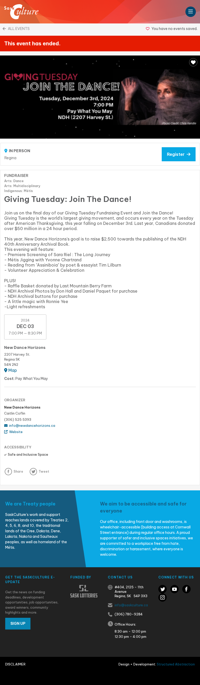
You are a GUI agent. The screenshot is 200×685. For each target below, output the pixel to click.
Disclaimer (15, 664)
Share (18, 471)
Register (177, 154)
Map (12, 370)
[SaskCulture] (21, 11)
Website (15, 432)
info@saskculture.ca (131, 605)
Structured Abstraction (176, 664)
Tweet (44, 471)
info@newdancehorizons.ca (31, 425)
